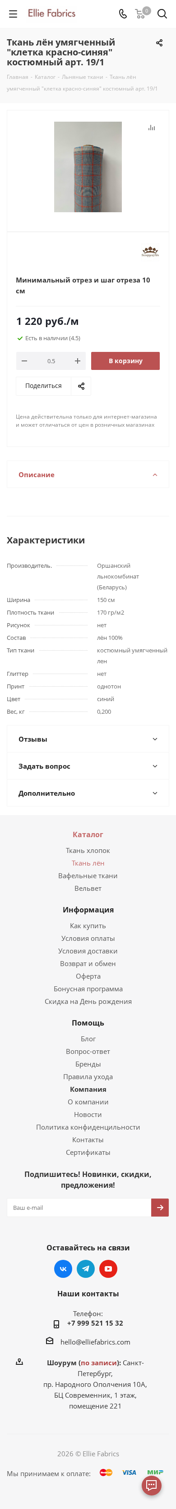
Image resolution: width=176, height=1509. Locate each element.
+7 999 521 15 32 (95, 1322)
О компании (88, 1101)
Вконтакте (63, 1269)
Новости (88, 1114)
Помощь (88, 1023)
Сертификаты (88, 1152)
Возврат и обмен (88, 963)
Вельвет (88, 888)
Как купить (88, 925)
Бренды (88, 1063)
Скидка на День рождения (88, 1001)
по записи (99, 1362)
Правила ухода (88, 1076)
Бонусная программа (88, 988)
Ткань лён (88, 862)
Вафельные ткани (88, 875)
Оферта (88, 975)
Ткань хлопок (88, 850)
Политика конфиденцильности (88, 1126)
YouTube (108, 1269)
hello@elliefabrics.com (95, 1341)
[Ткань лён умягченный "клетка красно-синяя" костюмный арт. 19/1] (88, 167)
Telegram (86, 1269)
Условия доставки (88, 950)
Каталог (88, 834)
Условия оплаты (88, 938)
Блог (88, 1038)
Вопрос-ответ (88, 1051)
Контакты (88, 1139)
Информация (88, 910)
